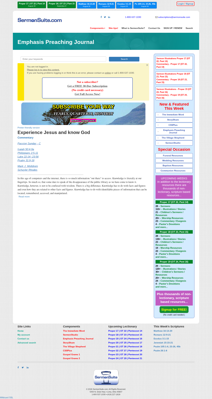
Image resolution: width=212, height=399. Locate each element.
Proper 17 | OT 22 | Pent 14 (32, 4)
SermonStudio (172, 143)
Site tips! (113, 28)
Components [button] (97, 28)
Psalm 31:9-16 (26, 160)
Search (189, 28)
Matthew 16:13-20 (87, 5)
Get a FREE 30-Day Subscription (87, 86)
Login (181, 3)
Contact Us (154, 28)
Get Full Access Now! (87, 94)
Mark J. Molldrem (28, 166)
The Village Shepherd (173, 137)
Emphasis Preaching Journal (174, 131)
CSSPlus (173, 125)
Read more (24, 196)
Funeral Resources (173, 155)
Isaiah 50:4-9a (26, 149)
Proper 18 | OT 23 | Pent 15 (61, 4)
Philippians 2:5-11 (28, 153)
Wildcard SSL (6, 397)
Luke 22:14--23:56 (28, 156)
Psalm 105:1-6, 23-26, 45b (167, 346)
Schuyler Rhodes (27, 169)
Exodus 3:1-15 (124, 5)
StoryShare (173, 119)
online (108, 73)
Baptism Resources (173, 165)
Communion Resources (173, 170)
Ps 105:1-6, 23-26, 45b (145, 5)
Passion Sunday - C (29, 143)
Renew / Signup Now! (83, 120)
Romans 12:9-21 (106, 5)
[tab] (174, 62)
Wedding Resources (173, 160)
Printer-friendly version (29, 127)
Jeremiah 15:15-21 (163, 342)
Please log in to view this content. (43, 69)
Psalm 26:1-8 (160, 350)
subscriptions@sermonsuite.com (174, 17)
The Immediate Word (173, 114)
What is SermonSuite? (133, 28)
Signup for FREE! (174, 309)
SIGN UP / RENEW (173, 28)
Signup (189, 3)
